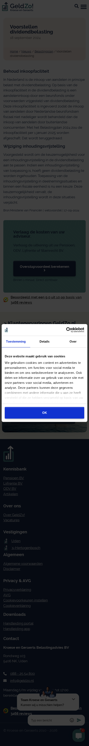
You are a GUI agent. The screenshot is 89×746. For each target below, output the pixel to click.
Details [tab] (45, 341)
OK (44, 412)
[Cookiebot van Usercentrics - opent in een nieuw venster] (66, 330)
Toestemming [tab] (16, 341)
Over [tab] (73, 341)
